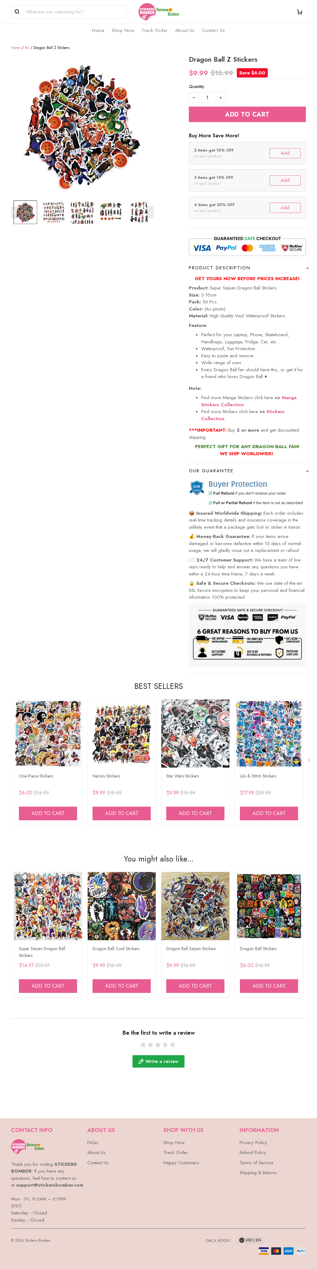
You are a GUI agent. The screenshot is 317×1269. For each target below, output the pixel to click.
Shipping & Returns (258, 1172)
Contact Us (213, 30)
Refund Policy (253, 1152)
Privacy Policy (253, 1142)
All (27, 48)
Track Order (154, 30)
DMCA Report (218, 1241)
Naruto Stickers (106, 776)
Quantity (196, 86)
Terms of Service (256, 1162)
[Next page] (150, 212)
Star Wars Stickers (182, 776)
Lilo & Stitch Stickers (258, 776)
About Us (185, 30)
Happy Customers (181, 1162)
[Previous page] (14, 212)
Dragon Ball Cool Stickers (116, 948)
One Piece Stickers (36, 776)
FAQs (92, 1142)
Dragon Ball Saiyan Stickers (191, 948)
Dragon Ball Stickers (258, 948)
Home (98, 30)
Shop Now (123, 30)
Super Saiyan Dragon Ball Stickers (42, 951)
